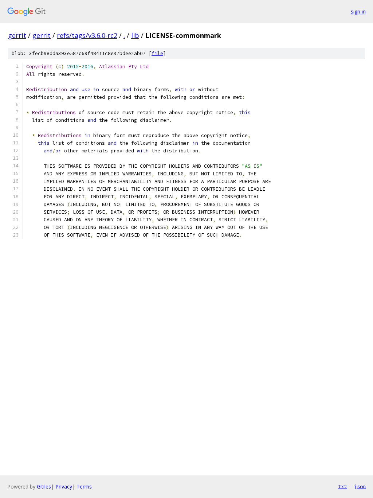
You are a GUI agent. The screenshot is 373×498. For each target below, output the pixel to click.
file (157, 53)
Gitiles (44, 486)
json (360, 486)
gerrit (17, 35)
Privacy (63, 486)
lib (135, 35)
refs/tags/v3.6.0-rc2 (87, 35)
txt (342, 486)
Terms (84, 486)
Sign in (358, 11)
